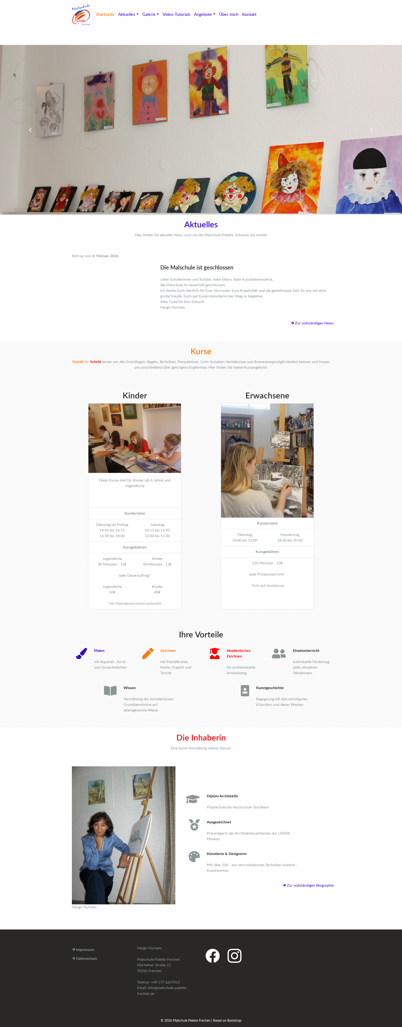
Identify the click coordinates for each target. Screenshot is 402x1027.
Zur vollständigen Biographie (310, 885)
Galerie (149, 15)
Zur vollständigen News (314, 323)
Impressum (84, 950)
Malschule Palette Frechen (191, 1020)
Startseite (105, 15)
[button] (30, 130)
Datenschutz (86, 958)
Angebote (203, 15)
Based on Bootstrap (227, 1020)
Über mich (228, 15)
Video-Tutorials (176, 15)
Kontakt (249, 15)
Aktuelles (126, 15)
